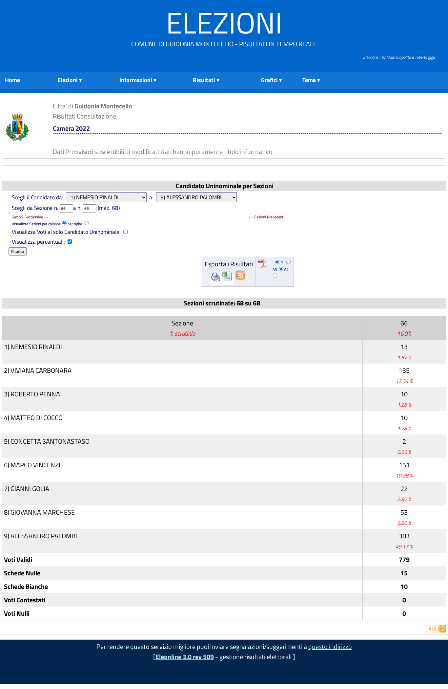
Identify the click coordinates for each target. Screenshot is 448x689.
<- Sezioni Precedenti (266, 217)
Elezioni (224, 22)
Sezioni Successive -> (30, 217)
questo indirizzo (330, 646)
